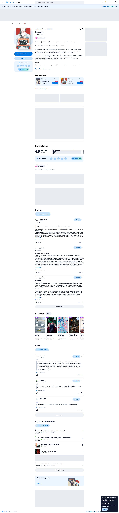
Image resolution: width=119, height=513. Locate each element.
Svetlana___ (43, 380)
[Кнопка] (80, 313)
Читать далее (38, 237)
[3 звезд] (23, 66)
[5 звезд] (29, 66)
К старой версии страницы (108, 6)
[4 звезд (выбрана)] (41, 29)
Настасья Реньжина (40, 338)
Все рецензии (59, 306)
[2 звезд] (21, 66)
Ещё (62, 59)
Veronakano (42, 277)
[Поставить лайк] (36, 242)
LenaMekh (42, 356)
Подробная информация (42, 69)
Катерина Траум (51, 338)
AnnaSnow (41, 247)
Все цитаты (59, 415)
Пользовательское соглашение (92, 511)
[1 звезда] (18, 66)
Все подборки (59, 470)
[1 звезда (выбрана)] (37, 29)
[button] (23, 38)
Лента (19, 2)
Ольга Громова (39, 34)
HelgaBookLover (43, 219)
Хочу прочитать (22, 54)
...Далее (107, 506)
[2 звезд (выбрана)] (38, 29)
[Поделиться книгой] (83, 29)
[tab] (37, 46)
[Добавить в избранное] (80, 29)
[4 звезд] (26, 66)
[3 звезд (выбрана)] (40, 29)
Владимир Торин (73, 338)
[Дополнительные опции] (31, 54)
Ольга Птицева (62, 338)
